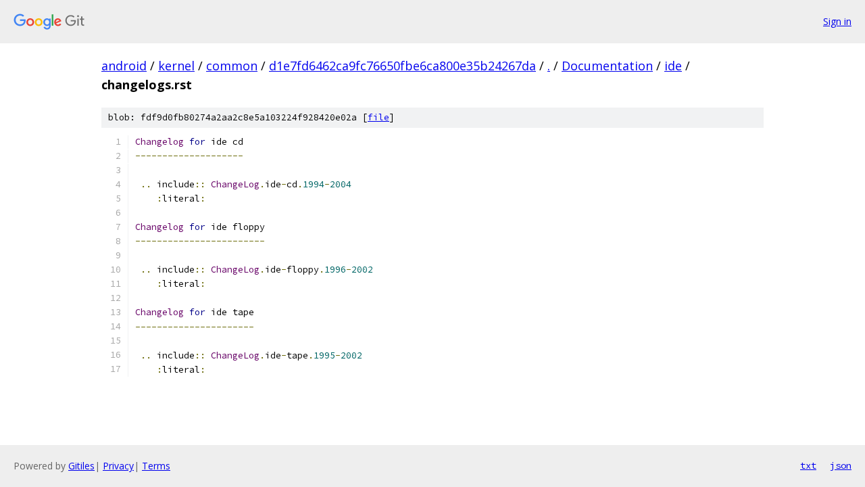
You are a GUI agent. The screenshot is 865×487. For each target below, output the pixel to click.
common (231, 65)
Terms (156, 465)
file (378, 117)
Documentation (607, 65)
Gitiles (81, 465)
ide (673, 65)
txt (808, 465)
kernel (176, 65)
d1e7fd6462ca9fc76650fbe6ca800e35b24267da (402, 65)
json (840, 465)
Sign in (837, 21)
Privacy (118, 465)
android (124, 65)
